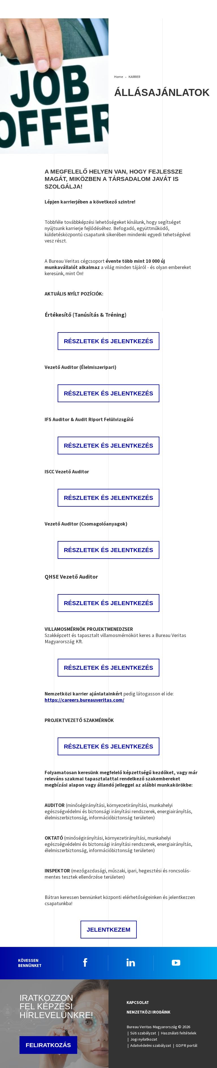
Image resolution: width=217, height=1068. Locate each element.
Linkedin (131, 962)
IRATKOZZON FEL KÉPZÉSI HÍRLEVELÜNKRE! (56, 1006)
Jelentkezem (109, 929)
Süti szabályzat (143, 1033)
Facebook (85, 962)
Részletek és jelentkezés (108, 341)
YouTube (176, 962)
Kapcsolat (138, 1002)
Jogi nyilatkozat (143, 1039)
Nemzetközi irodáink (148, 1012)
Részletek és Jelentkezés (108, 393)
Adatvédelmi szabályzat (150, 1045)
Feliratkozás (48, 1045)
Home (118, 77)
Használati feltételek (178, 1033)
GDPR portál (186, 1045)
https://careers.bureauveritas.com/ (84, 700)
